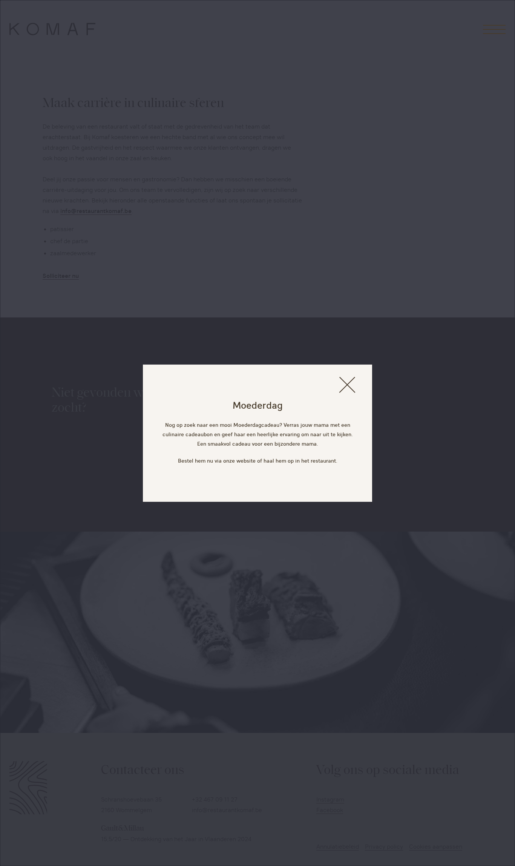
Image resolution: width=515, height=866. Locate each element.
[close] (347, 385)
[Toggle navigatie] (494, 29)
